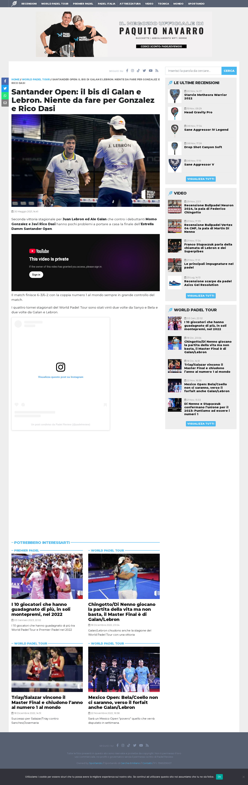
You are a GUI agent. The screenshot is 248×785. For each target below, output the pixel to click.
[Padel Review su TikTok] (138, 71)
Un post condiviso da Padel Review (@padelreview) (60, 424)
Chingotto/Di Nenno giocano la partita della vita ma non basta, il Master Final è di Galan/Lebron (121, 612)
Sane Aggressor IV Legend (206, 129)
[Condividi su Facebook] (5, 81)
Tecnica (163, 3)
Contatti (147, 763)
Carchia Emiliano (130, 763)
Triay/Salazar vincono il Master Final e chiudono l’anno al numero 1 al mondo (47, 702)
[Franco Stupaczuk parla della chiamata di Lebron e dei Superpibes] (175, 246)
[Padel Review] (14, 3)
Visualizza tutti (200, 179)
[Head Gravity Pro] (175, 113)
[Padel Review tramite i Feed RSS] (156, 71)
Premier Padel (83, 3)
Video (149, 3)
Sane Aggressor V (199, 164)
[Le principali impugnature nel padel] (175, 265)
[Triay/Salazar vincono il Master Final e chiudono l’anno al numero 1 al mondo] (47, 669)
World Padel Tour (54, 3)
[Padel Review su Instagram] (132, 71)
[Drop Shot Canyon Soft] (175, 148)
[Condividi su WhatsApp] (5, 95)
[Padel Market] (124, 34)
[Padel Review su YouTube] (151, 71)
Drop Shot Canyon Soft (203, 147)
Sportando (196, 3)
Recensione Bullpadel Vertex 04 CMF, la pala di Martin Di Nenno (208, 228)
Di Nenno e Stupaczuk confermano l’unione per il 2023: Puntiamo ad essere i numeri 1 (207, 409)
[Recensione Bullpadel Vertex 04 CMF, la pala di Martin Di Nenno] (175, 226)
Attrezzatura (130, 3)
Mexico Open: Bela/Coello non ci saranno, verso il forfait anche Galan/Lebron (123, 702)
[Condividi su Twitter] (5, 88)
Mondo (178, 3)
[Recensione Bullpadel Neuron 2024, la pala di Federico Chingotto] (175, 206)
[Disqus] (85, 479)
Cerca (229, 71)
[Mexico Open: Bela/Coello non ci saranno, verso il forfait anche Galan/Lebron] (124, 669)
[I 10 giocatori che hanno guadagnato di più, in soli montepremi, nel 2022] (47, 576)
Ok (219, 776)
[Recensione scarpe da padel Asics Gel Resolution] (175, 282)
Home (15, 79)
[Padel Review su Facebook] (127, 71)
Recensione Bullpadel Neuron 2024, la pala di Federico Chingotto (208, 209)
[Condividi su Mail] (5, 103)
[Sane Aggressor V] (175, 166)
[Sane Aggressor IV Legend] (175, 131)
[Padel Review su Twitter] (144, 71)
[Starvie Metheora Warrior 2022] (175, 96)
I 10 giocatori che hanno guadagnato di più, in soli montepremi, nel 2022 (40, 609)
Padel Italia (106, 3)
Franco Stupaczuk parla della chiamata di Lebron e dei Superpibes (208, 248)
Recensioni (29, 3)
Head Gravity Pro (198, 112)
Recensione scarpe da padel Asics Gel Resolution (208, 283)
